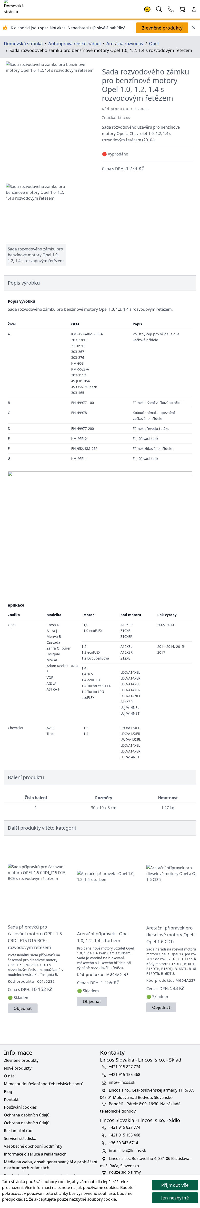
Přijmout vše (175, 1185)
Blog (8, 1091)
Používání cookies (20, 1107)
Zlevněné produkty (162, 28)
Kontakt (11, 1099)
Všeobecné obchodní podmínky (33, 1146)
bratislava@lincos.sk (127, 1150)
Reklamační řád (18, 1130)
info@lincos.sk (122, 1082)
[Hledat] (159, 8)
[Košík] (182, 8)
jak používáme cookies (97, 1187)
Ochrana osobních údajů (27, 1115)
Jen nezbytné (175, 1198)
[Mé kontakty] (171, 8)
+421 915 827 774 (124, 1066)
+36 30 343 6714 (123, 1143)
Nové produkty (17, 1068)
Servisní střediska (20, 1138)
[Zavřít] (193, 27)
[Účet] (194, 8)
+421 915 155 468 (124, 1074)
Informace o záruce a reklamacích (35, 1154)
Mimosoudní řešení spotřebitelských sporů (43, 1083)
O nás (9, 1076)
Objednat (23, 1008)
